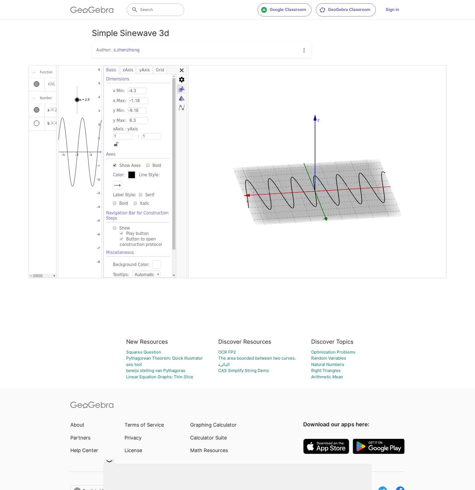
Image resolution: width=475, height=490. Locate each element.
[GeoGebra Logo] (92, 10)
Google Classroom (288, 9)
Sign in (392, 9)
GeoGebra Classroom (349, 9)
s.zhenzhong (127, 49)
